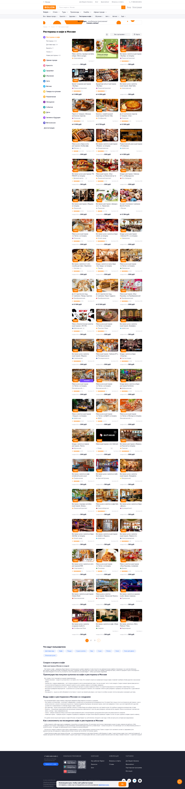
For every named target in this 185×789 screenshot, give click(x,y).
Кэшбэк (86, 12)
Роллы (108, 651)
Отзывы (111, 764)
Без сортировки (119, 34)
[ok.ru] (129, 781)
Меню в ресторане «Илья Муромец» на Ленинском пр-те (106, 175)
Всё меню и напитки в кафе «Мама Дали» (107, 625)
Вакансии (94, 764)
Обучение (98, 16)
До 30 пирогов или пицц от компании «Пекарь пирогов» (82, 295)
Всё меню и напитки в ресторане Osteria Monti (82, 595)
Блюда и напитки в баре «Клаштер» (127, 355)
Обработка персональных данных (52, 782)
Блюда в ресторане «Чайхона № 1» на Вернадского (129, 175)
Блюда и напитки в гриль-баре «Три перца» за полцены (106, 265)
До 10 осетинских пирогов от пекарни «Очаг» (128, 115)
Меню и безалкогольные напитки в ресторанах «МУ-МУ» (82, 325)
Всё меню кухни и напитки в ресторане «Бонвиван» (128, 325)
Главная (45, 27)
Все (44, 16)
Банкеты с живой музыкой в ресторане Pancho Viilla (104, 115)
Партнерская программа (134, 767)
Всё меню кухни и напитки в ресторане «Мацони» (80, 355)
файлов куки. (104, 785)
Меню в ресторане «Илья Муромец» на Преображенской (130, 295)
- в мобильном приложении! (92, 22)
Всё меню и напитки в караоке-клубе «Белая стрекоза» (130, 595)
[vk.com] (124, 781)
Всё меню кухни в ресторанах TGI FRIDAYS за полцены (83, 175)
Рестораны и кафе (85, 16)
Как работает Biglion (97, 761)
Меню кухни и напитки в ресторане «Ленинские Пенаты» (107, 595)
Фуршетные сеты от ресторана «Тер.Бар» (106, 85)
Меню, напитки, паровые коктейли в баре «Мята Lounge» (83, 55)
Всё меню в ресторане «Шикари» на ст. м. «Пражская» (107, 205)
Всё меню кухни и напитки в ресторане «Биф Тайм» (128, 85)
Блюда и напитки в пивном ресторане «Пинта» (80, 445)
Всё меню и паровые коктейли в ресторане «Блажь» (81, 505)
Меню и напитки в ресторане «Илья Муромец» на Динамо (129, 565)
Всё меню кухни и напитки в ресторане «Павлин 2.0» (128, 535)
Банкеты (49, 48)
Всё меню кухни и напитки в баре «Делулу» (131, 505)
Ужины (49, 52)
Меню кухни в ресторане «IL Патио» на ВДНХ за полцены (106, 415)
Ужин (117, 651)
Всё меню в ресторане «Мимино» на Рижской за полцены (131, 445)
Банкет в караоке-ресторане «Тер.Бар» (81, 85)
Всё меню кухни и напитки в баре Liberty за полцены (107, 235)
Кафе (60, 651)
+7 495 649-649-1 (136, 2)
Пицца (69, 651)
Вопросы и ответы (118, 2)
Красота (62, 16)
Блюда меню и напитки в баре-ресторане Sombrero (130, 385)
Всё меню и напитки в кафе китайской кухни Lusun (80, 475)
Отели (55, 12)
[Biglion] (49, 7)
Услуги (45, 12)
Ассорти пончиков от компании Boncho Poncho (130, 205)
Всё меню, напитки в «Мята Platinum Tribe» (128, 625)
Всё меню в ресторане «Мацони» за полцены (83, 205)
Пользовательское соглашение (51, 784)
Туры (64, 12)
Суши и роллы (80, 651)
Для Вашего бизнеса (85, 2)
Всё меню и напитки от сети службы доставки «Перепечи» (82, 265)
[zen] (140, 781)
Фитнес (115, 16)
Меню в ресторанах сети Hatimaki (107, 444)
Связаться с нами (50, 764)
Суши (99, 651)
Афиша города (99, 12)
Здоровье (72, 16)
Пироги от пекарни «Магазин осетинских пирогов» (81, 115)
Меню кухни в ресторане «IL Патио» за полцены (80, 235)
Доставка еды (52, 44)
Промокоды (74, 12)
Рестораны (51, 41)
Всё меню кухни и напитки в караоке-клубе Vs (80, 625)
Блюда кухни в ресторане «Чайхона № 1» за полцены (128, 235)
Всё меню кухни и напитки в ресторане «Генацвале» (128, 475)
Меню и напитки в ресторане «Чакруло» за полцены (81, 415)
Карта (138, 34)
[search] (123, 7)
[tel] (134, 781)
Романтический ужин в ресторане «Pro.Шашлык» (131, 145)
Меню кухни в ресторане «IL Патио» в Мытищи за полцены (130, 415)
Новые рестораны (53, 55)
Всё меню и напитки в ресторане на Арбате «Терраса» (106, 535)
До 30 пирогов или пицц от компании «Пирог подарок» (106, 295)
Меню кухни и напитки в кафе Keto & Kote (107, 505)
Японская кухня (50, 655)
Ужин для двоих (129, 651)
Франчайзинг (105, 2)
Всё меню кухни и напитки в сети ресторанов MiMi (82, 565)
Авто (107, 16)
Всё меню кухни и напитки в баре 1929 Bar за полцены (83, 535)
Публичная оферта (48, 786)
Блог (96, 2)
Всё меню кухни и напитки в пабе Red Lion (106, 475)
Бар (91, 651)
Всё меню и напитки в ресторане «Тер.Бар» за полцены (130, 55)
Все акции (129, 771)
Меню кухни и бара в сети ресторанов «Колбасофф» (80, 145)
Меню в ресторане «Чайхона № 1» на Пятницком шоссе (107, 355)
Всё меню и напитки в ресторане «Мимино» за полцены (106, 145)
